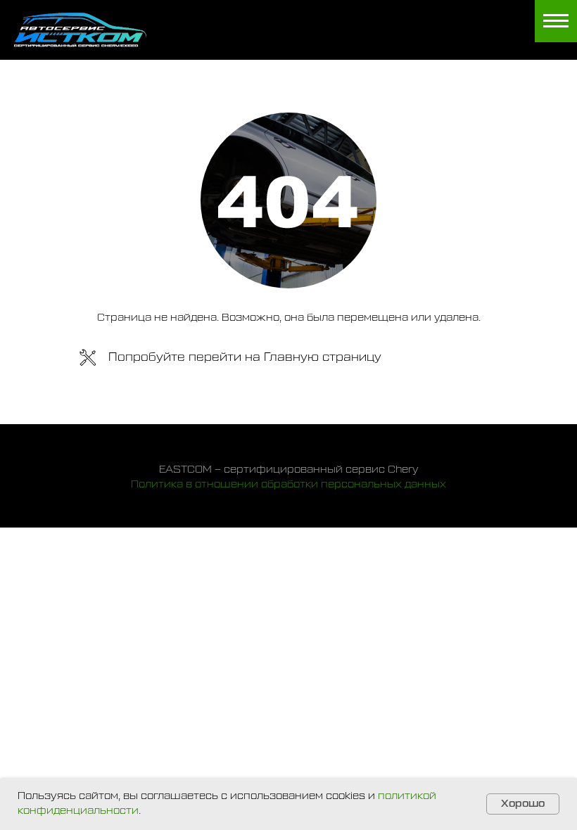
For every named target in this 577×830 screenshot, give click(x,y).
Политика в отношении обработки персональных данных (288, 485)
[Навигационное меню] (556, 21)
